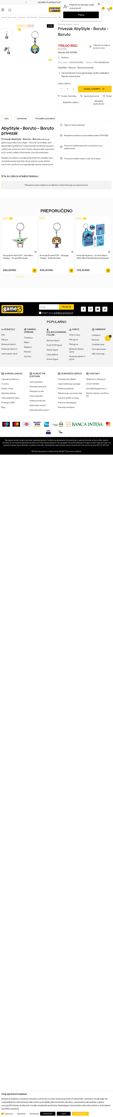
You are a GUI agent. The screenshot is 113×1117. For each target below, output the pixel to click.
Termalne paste (99, 349)
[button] (67, 96)
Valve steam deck (9, 353)
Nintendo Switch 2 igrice (77, 357)
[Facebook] (83, 309)
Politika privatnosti (37, 400)
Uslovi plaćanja (36, 382)
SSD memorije (98, 354)
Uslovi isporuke (36, 396)
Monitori (27, 351)
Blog (3, 407)
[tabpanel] (35, 42)
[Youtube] (97, 309)
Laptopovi (96, 335)
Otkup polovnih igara (10, 398)
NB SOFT (62, 451)
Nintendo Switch (8, 344)
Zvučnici (27, 356)
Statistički (21, 1114)
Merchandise (32, 17)
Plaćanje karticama (38, 386)
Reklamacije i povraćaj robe (70, 393)
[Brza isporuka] (20, 29)
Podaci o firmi (7, 388)
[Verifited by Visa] (48, 431)
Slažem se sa (57, 313)
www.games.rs (43, 451)
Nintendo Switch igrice (76, 350)
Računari (95, 339)
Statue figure (52, 350)
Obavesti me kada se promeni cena (101, 46)
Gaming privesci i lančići (48, 17)
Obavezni (8, 1114)
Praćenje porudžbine (67, 379)
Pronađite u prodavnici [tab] (45, 118)
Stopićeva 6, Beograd (95, 379)
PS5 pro (4, 339)
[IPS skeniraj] (60, 431)
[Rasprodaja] (22, 25)
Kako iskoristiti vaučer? (39, 410)
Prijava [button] (81, 15)
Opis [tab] (6, 118)
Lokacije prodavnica (10, 379)
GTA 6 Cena (74, 335)
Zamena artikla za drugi (68, 398)
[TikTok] (104, 309)
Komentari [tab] (22, 118)
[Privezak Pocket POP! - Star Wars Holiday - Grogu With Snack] (20, 235)
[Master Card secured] (108, 424)
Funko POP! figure (54, 345)
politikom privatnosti (63, 313)
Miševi (26, 342)
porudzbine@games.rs (96, 388)
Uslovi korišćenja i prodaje (69, 384)
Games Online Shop (8, 17)
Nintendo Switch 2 (9, 349)
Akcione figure (53, 340)
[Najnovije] (5, 218)
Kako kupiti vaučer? (38, 405)
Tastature (28, 337)
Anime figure (52, 359)
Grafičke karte (98, 344)
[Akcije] (31, 25)
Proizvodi (21, 17)
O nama (5, 384)
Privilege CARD (8, 402)
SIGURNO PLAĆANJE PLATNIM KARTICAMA (56, 2)
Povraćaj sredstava (66, 407)
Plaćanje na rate (37, 391)
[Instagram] (90, 309)
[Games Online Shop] (56, 9)
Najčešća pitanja (8, 393)
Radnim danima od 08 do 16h (97, 394)
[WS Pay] (57, 424)
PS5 (3, 335)
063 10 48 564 (92, 384)
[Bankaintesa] (84, 424)
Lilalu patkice (52, 354)
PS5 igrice (73, 339)
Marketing (34, 1114)
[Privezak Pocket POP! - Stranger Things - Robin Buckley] (56, 235)
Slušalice (28, 347)
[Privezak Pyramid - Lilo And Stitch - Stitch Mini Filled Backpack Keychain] (93, 235)
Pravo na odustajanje (67, 402)
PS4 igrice (73, 344)
